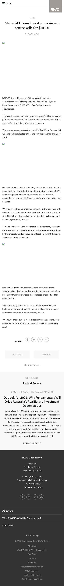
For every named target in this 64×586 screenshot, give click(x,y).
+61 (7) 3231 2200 (33, 476)
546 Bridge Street (40, 105)
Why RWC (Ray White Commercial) (21, 518)
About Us (7, 510)
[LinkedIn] (40, 339)
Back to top (33, 535)
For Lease (32, 562)
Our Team (7, 525)
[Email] (46, 339)
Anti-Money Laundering (32, 579)
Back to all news (32, 365)
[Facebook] (27, 339)
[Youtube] (41, 496)
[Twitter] (33, 339)
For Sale (32, 558)
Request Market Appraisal (32, 566)
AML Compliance (32, 571)
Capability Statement (32, 575)
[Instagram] (28, 496)
